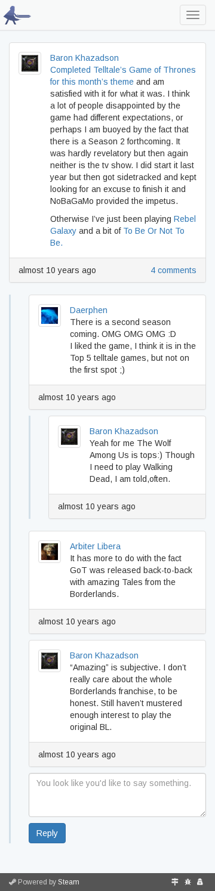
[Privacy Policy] (200, 882)
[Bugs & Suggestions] (188, 882)
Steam (68, 882)
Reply (47, 833)
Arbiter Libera (95, 546)
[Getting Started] (175, 882)
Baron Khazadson (84, 58)
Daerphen (89, 310)
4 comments (173, 270)
